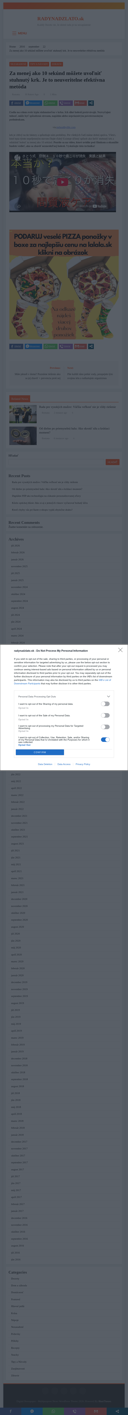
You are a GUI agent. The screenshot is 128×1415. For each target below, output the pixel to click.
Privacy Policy (83, 764)
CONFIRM (40, 752)
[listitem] (64, 696)
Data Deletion (45, 764)
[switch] (105, 704)
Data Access (64, 764)
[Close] (121, 651)
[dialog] (64, 707)
